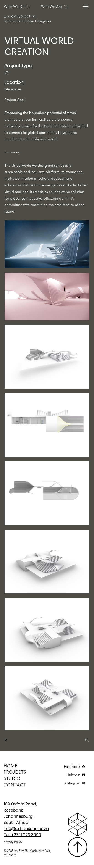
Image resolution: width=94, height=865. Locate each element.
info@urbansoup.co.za (26, 828)
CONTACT (15, 785)
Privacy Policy (13, 842)
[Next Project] (86, 740)
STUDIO (12, 778)
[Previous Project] (7, 740)
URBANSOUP (20, 16)
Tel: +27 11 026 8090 (22, 835)
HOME (11, 765)
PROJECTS (15, 772)
